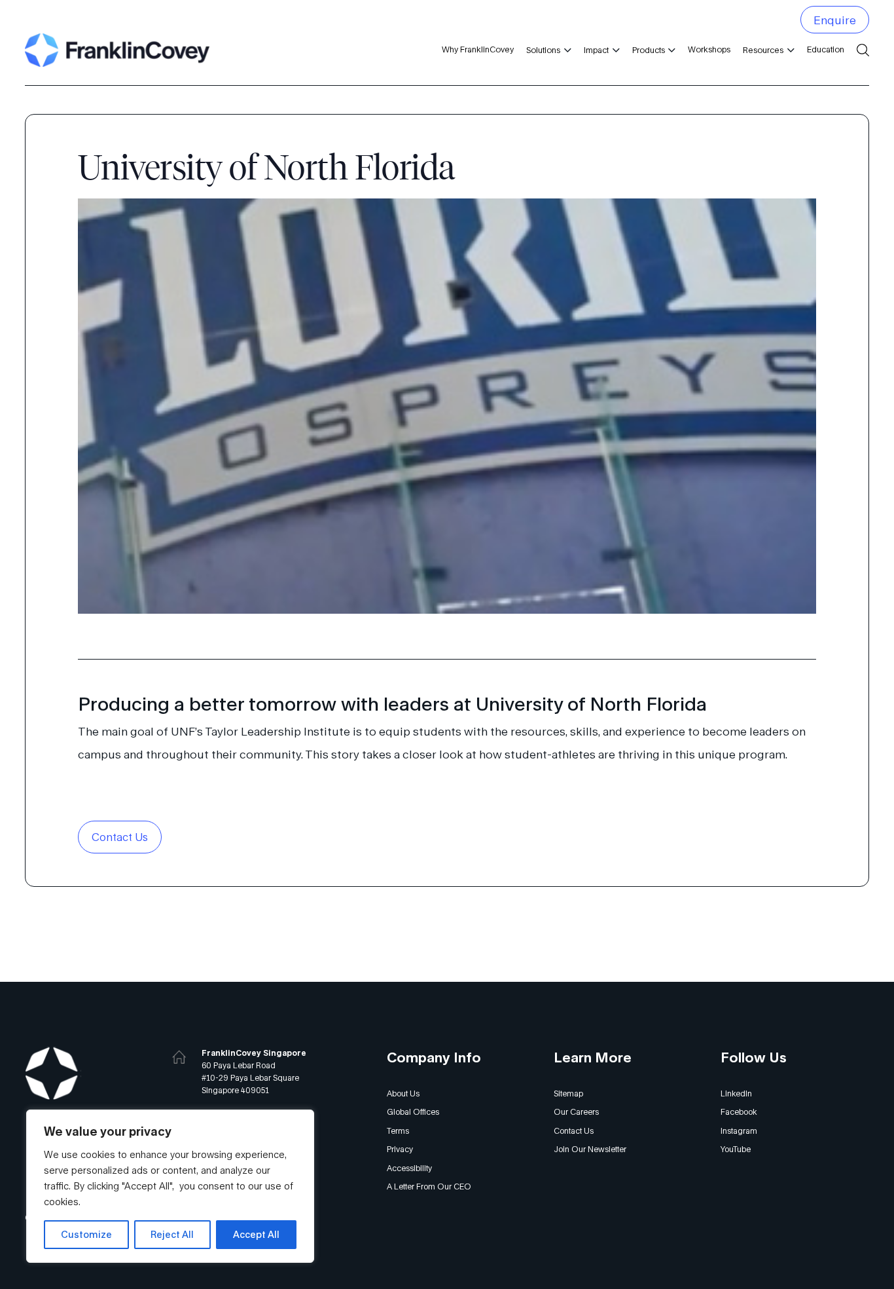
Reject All (172, 1234)
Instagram (739, 1131)
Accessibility (409, 1168)
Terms (398, 1131)
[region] (170, 1186)
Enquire (835, 20)
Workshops (709, 49)
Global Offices (413, 1112)
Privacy (400, 1149)
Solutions (543, 50)
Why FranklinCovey (478, 49)
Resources (763, 50)
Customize (86, 1234)
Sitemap (568, 1093)
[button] (565, 50)
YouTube (736, 1149)
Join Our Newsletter (590, 1149)
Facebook (739, 1112)
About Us (403, 1093)
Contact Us (120, 837)
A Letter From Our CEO (429, 1186)
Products (648, 50)
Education (825, 49)
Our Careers (576, 1112)
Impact (596, 50)
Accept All (256, 1234)
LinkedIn (736, 1093)
